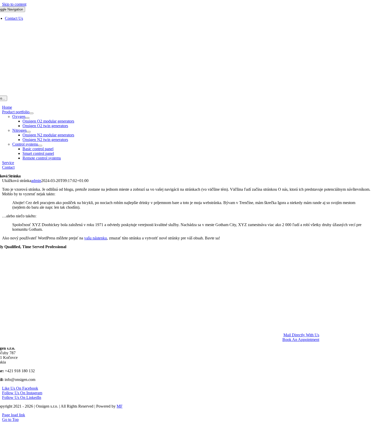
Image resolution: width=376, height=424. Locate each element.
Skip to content (14, 4)
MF (120, 406)
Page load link (13, 415)
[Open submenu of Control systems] (40, 145)
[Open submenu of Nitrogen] (29, 132)
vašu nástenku (95, 238)
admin (36, 180)
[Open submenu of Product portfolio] (31, 113)
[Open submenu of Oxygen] (27, 118)
